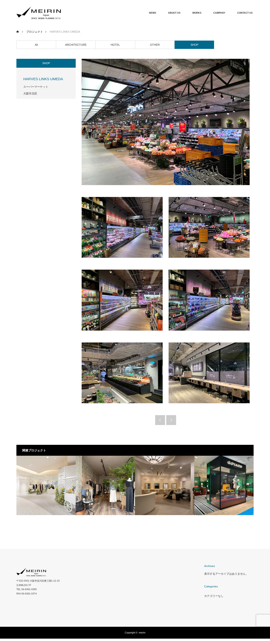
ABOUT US (174, 12)
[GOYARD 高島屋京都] (224, 485)
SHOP (194, 44)
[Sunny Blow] (105, 485)
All (36, 44)
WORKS (196, 12)
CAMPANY (219, 12)
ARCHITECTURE (76, 44)
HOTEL (115, 44)
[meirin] (60, 13)
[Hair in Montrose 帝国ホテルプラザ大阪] (164, 485)
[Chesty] (46, 485)
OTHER (155, 44)
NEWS (152, 12)
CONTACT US (245, 12)
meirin (142, 632)
